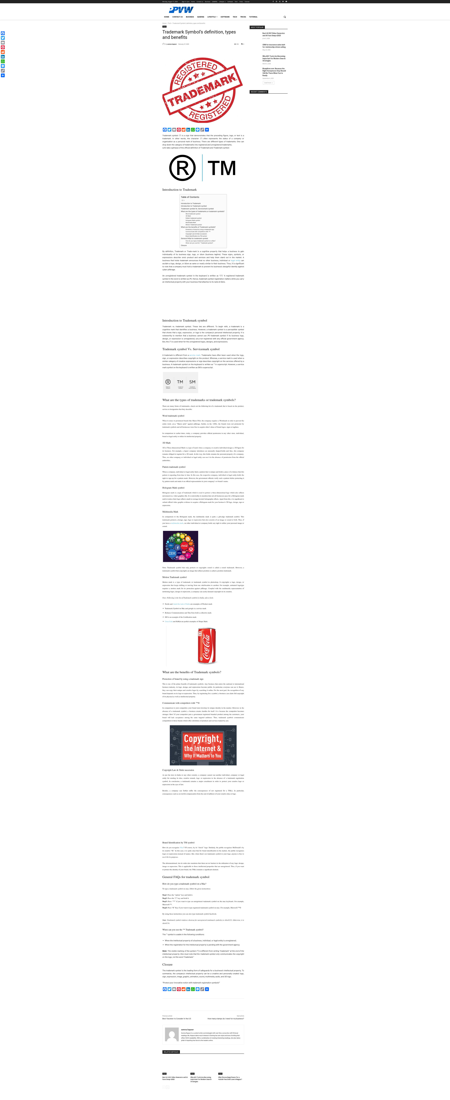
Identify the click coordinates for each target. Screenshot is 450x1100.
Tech (169, 23)
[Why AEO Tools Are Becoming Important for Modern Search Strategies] (203, 1066)
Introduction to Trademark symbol (194, 206)
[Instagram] (276, 1)
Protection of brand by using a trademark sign (200, 229)
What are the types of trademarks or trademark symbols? (202, 211)
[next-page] (167, 1087)
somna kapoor (172, 44)
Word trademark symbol (193, 214)
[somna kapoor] (163, 44)
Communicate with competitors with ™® (198, 231)
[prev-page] (163, 1087)
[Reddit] (2, 52)
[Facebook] (273, 1)
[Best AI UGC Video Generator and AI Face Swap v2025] (175, 1066)
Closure (184, 245)
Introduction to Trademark (191, 203)
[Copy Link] (2, 70)
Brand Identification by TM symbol (196, 236)
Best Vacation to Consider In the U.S (176, 1019)
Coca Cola (168, 621)
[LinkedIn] (2, 56)
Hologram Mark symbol (193, 220)
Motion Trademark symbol (194, 225)
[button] (285, 17)
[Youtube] (286, 1)
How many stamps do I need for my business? (226, 1019)
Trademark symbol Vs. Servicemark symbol (197, 209)
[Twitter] (279, 1)
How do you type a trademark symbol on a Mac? (200, 241)
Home (164, 23)
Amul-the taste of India (181, 604)
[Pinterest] (189, 50)
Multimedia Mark (191, 222)
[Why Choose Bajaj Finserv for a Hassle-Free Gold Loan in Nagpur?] (231, 1066)
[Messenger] (2, 66)
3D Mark (188, 216)
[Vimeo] (283, 1)
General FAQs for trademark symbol (194, 238)
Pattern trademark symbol (194, 218)
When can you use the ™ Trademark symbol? (199, 243)
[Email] (2, 42)
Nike (181, 847)
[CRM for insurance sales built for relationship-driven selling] (255, 48)
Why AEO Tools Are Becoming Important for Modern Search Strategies (200, 1079)
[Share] (2, 75)
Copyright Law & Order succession (196, 234)
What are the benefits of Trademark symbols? (198, 227)
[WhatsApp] (194, 50)
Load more (267, 83)
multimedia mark (177, 523)
